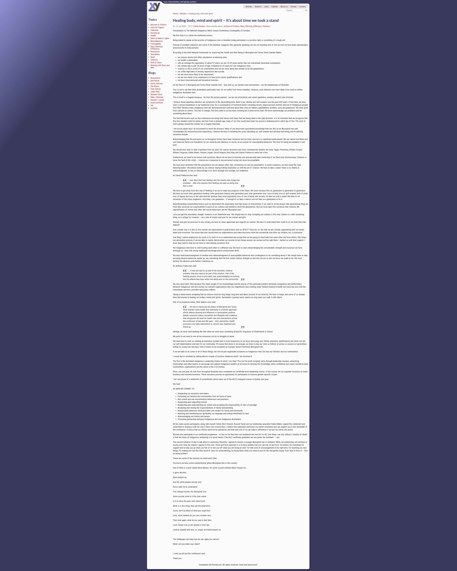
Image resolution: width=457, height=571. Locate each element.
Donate (293, 6)
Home (175, 14)
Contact (302, 6)
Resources (154, 51)
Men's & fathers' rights (159, 38)
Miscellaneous (156, 41)
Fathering (154, 30)
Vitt (151, 105)
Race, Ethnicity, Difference (156, 47)
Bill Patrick (154, 81)
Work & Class (156, 62)
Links (266, 6)
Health (153, 36)
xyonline (153, 108)
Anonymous (155, 78)
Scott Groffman (156, 103)
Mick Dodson (199, 26)
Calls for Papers (157, 27)
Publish (274, 6)
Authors (258, 6)
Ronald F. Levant (157, 100)
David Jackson (156, 83)
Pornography (155, 44)
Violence (154, 60)
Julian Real (155, 92)
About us (284, 6)
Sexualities (155, 54)
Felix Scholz (155, 89)
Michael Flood (156, 94)
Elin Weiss (154, 86)
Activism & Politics (158, 25)
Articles (249, 6)
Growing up (155, 33)
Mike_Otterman (156, 97)
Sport (152, 57)
